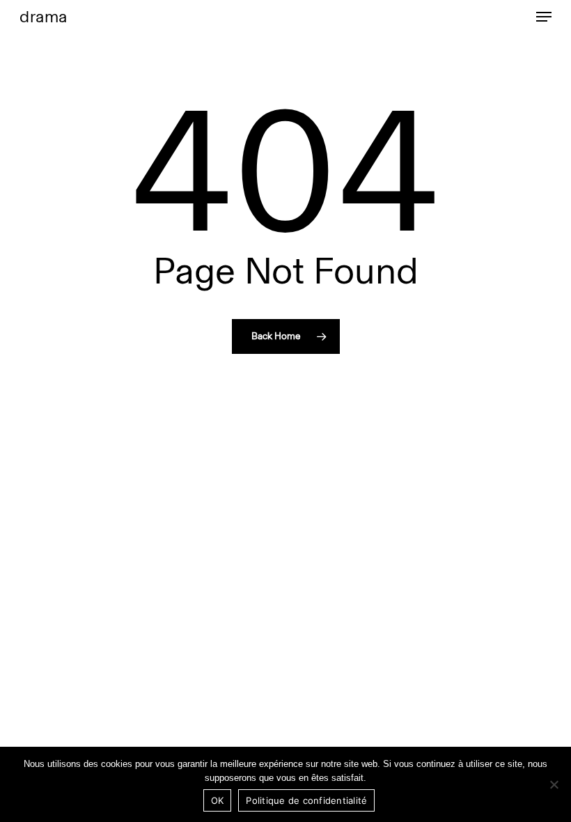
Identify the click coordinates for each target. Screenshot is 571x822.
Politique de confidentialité (306, 800)
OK (217, 800)
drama (43, 16)
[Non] (554, 784)
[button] (544, 17)
